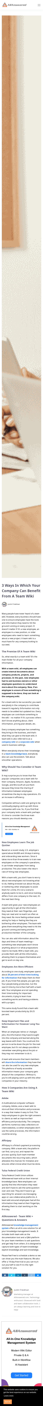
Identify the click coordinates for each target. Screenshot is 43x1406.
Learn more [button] (8, 1396)
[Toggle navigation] (39, 5)
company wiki (8, 742)
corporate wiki (27, 742)
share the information (16, 1062)
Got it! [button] (7, 1402)
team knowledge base (16, 753)
